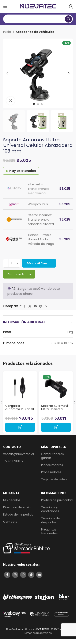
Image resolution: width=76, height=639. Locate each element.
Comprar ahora (19, 274)
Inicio (7, 32)
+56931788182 (13, 461)
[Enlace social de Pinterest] (40, 306)
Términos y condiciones (50, 509)
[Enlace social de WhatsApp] (46, 306)
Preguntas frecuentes (49, 531)
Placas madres (52, 465)
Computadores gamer (52, 456)
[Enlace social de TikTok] (31, 575)
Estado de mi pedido (18, 514)
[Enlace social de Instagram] (15, 575)
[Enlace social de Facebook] (25, 306)
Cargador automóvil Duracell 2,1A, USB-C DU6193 (19, 409)
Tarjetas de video (54, 479)
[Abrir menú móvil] (5, 6)
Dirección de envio (17, 507)
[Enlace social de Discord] (39, 575)
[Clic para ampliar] (10, 100)
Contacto (10, 522)
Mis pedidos (11, 500)
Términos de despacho (50, 520)
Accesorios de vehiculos (35, 32)
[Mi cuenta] (70, 6)
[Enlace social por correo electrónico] (35, 306)
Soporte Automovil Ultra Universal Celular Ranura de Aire (55, 411)
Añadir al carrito (39, 263)
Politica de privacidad (57, 500)
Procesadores (51, 472)
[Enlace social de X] (30, 306)
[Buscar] (68, 19)
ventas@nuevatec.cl (18, 454)
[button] (20, 427)
